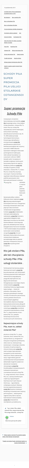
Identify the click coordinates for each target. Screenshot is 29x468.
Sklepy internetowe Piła (17, 50)
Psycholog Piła (13, 46)
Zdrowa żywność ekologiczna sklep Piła (13, 62)
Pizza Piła (6, 46)
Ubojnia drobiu (17, 58)
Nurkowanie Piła (17, 37)
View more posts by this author (13, 421)
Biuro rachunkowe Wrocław (10, 25)
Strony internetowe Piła (9, 54)
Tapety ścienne (20, 54)
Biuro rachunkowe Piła (9, 21)
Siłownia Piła (7, 50)
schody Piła (12, 212)
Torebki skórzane (8, 58)
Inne (20, 33)
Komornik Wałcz (8, 37)
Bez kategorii (7, 17)
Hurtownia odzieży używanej (10, 33)
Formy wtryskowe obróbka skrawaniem (13, 29)
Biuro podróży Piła (16, 17)
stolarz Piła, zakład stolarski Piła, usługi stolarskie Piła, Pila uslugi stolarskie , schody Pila (14, 410)
